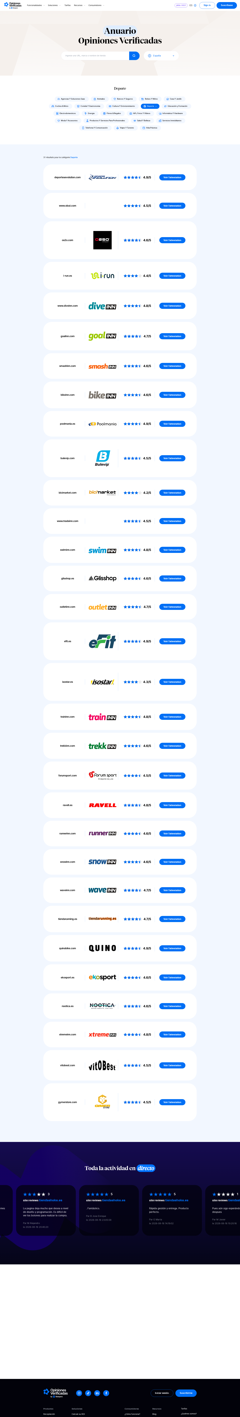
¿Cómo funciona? (132, 1414)
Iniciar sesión (162, 1393)
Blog (154, 1414)
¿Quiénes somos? (189, 1414)
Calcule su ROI (78, 1414)
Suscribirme (186, 1393)
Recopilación (49, 1414)
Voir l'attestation (172, 177)
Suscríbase (227, 5)
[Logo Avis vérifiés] (13, 5)
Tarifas (67, 5)
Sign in (207, 5)
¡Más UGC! (181, 5)
